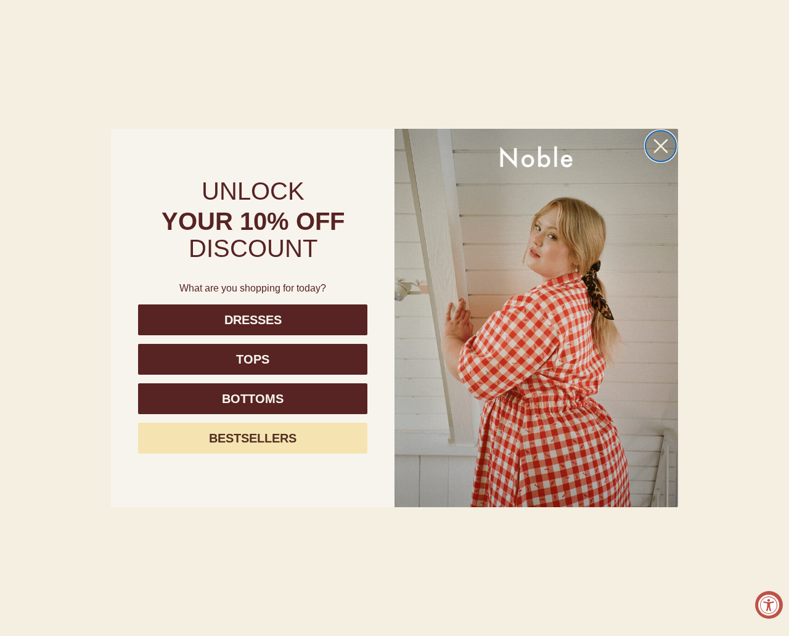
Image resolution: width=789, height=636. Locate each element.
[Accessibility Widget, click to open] (769, 605)
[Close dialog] (660, 146)
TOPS (252, 359)
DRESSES (253, 320)
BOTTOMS (253, 399)
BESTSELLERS (252, 438)
